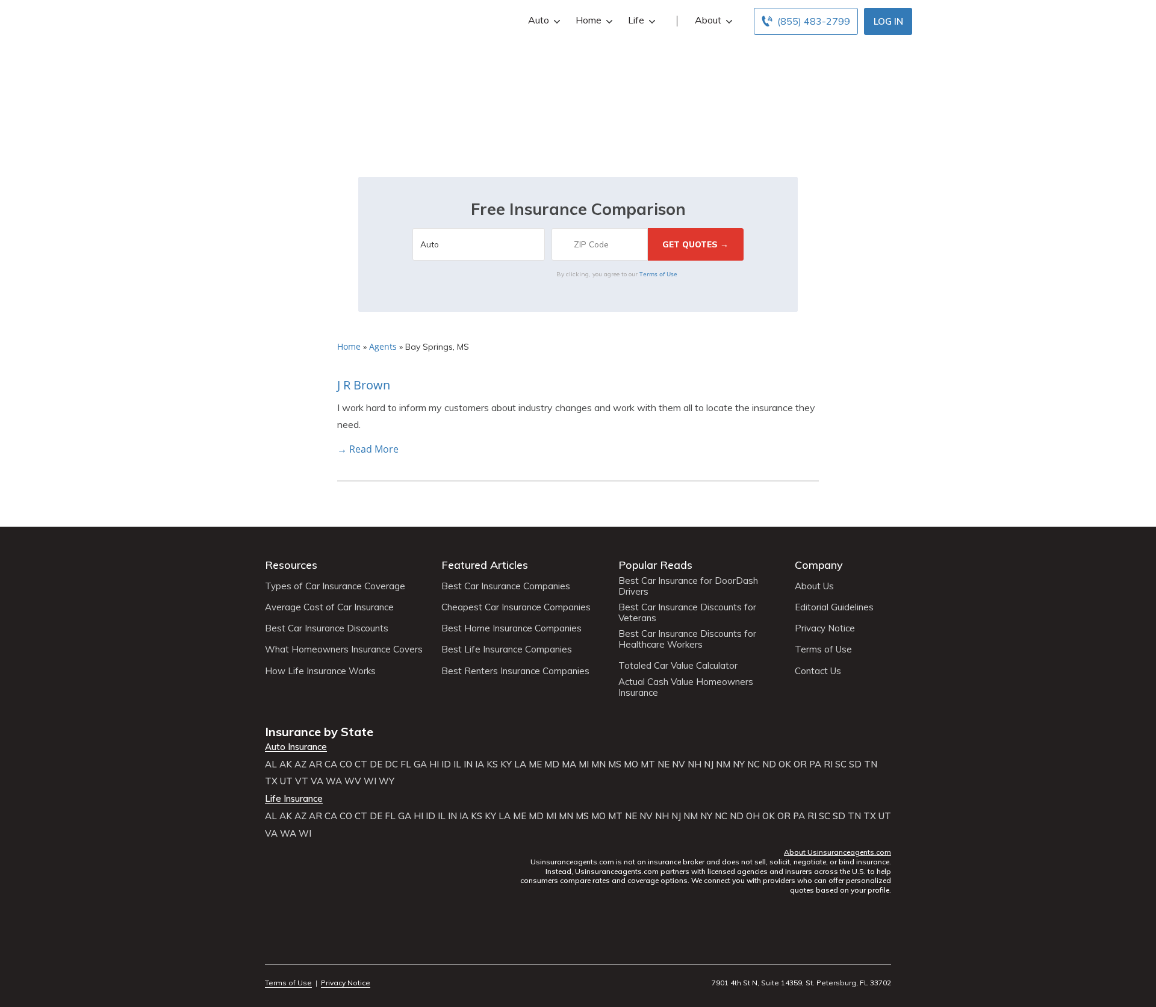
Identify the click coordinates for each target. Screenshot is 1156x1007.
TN (870, 764)
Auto (538, 20)
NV (678, 764)
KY (506, 764)
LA (520, 764)
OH (753, 816)
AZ (300, 764)
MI (584, 764)
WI (370, 781)
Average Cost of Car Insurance (329, 607)
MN (598, 764)
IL (457, 764)
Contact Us (818, 671)
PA (815, 764)
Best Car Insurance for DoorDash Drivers (688, 586)
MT (648, 764)
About (708, 20)
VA (317, 781)
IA (479, 764)
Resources (291, 565)
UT (286, 781)
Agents (383, 346)
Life (636, 20)
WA (334, 781)
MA (569, 764)
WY (386, 781)
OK (784, 764)
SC (841, 764)
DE (376, 764)
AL (271, 764)
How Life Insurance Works (320, 671)
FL (405, 764)
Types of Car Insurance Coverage (335, 586)
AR (315, 764)
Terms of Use (658, 274)
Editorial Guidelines (834, 607)
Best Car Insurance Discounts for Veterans (687, 613)
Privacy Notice (825, 628)
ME (535, 764)
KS (492, 764)
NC (753, 764)
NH (694, 764)
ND (769, 764)
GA (420, 764)
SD (855, 764)
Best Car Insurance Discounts (326, 628)
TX (271, 781)
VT (301, 781)
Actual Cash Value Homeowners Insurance (685, 687)
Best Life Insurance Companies (506, 649)
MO (631, 764)
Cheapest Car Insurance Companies (516, 607)
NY (739, 764)
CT (361, 764)
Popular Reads (655, 565)
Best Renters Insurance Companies (515, 671)
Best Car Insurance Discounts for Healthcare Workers (687, 639)
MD (551, 764)
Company (819, 565)
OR (800, 764)
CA (331, 764)
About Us (814, 586)
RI (828, 764)
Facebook (272, 949)
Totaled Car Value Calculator (678, 665)
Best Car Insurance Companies (505, 586)
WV (352, 781)
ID (446, 764)
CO (346, 764)
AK (285, 764)
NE (663, 764)
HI (434, 764)
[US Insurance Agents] (298, 19)
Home (588, 20)
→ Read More (368, 449)
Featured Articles (484, 565)
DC (391, 764)
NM (723, 764)
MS (614, 764)
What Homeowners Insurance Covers (344, 649)
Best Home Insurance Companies (511, 628)
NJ (708, 764)
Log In (888, 21)
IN (468, 764)
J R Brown (363, 385)
